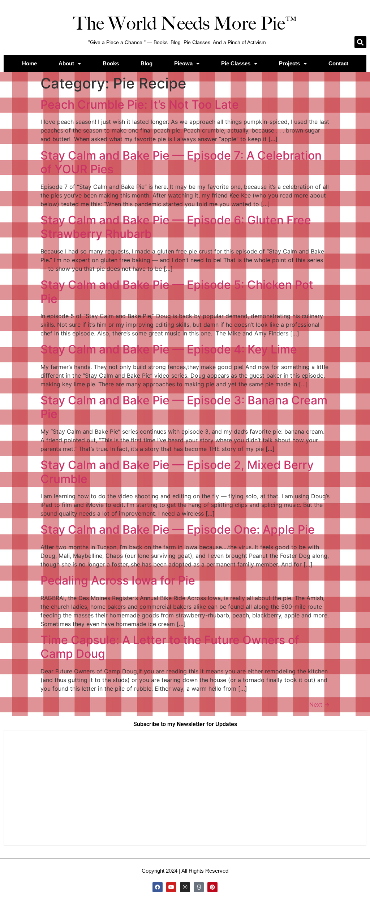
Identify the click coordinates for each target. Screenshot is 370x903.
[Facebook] (157, 887)
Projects (289, 63)
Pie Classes (235, 63)
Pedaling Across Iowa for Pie (117, 580)
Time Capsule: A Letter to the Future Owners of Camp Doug (169, 647)
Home (29, 63)
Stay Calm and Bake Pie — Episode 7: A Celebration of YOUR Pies (181, 162)
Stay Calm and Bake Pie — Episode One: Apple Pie (177, 529)
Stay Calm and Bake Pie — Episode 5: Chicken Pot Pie (176, 291)
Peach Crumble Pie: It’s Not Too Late (139, 104)
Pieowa (183, 63)
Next (319, 704)
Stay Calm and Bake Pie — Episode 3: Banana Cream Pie (183, 407)
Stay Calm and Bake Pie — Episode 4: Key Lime (168, 349)
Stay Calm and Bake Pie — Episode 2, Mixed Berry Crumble (177, 472)
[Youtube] (171, 887)
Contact (338, 63)
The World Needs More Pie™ (185, 23)
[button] (360, 42)
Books (111, 63)
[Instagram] (185, 887)
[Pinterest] (212, 887)
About (66, 63)
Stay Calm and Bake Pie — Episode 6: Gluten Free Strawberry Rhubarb (175, 227)
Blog (146, 63)
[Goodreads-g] (199, 887)
